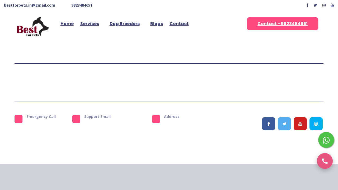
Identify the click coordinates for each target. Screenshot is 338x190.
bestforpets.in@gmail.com (29, 5)
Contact (179, 24)
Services (89, 24)
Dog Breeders (125, 24)
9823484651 (81, 5)
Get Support (220, 83)
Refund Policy (192, 83)
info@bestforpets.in (111, 125)
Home (67, 24)
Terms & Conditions (126, 83)
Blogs (156, 24)
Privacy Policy (162, 83)
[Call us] (325, 161)
